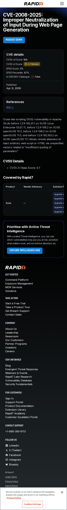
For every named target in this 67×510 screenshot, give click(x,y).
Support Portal (14, 402)
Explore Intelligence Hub (25, 250)
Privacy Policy (11, 481)
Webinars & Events (16, 373)
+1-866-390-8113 (15, 431)
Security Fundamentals (18, 384)
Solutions (10, 291)
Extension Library (15, 409)
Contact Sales (13, 314)
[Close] (62, 492)
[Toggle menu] (62, 4)
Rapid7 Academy (15, 413)
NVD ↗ (10, 107)
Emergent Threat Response (21, 369)
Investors (10, 347)
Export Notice (11, 486)
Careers (10, 351)
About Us (11, 328)
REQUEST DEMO (14, 40)
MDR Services (13, 287)
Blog (8, 365)
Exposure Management (19, 283)
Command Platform (16, 279)
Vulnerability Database (18, 380)
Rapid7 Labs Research (18, 376)
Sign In (9, 398)
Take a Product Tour (17, 307)
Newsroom (11, 336)
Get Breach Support (17, 310)
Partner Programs (16, 343)
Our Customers (14, 340)
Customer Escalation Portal (21, 417)
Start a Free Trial (15, 303)
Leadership (11, 332)
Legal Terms (11, 477)
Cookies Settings (32, 504)
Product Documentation (19, 405)
